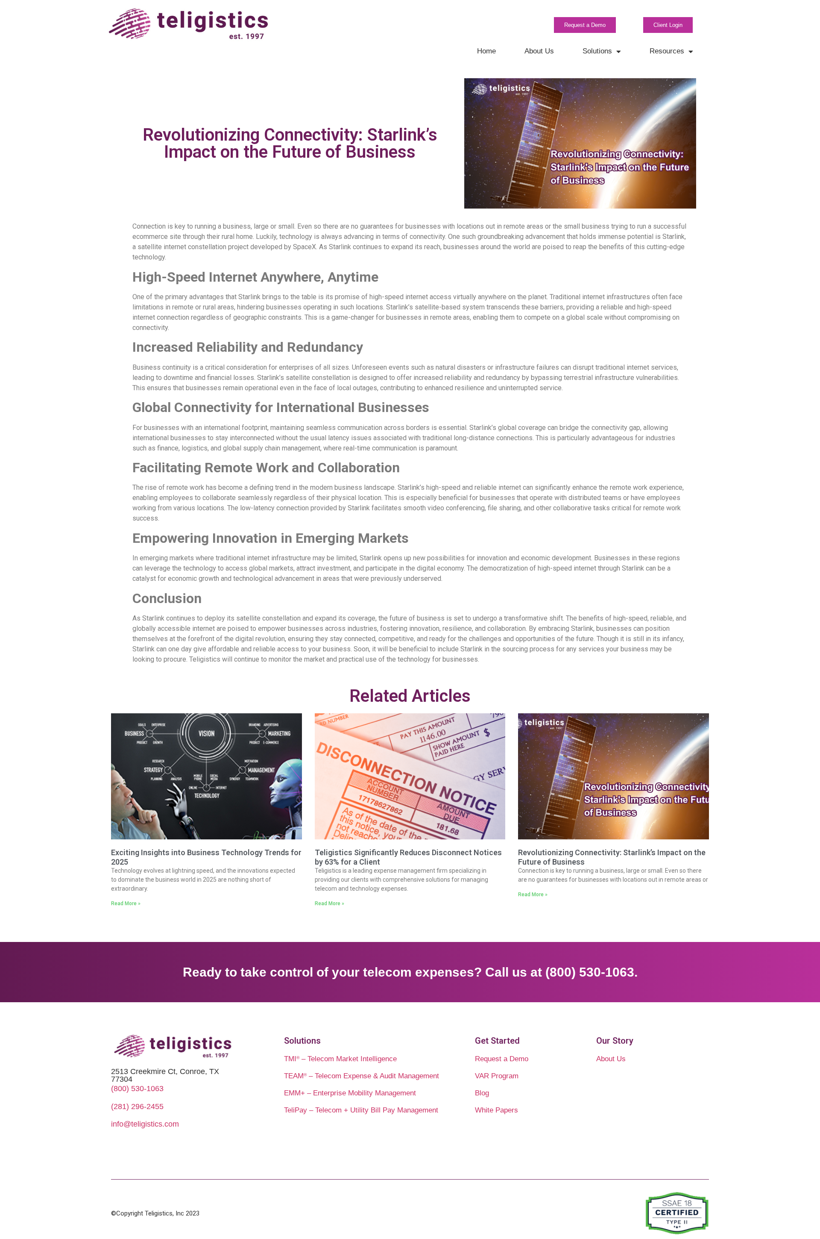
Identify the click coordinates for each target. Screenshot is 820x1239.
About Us (539, 51)
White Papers (496, 1110)
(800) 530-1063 (137, 1088)
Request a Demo (501, 1059)
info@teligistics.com (145, 1124)
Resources (667, 51)
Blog (482, 1093)
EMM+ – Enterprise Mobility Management (350, 1093)
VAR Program (496, 1076)
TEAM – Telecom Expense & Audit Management (361, 1076)
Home (486, 51)
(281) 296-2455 (137, 1106)
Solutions (597, 51)
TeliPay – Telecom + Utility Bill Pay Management (361, 1110)
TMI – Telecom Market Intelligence (340, 1059)
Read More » (126, 903)
